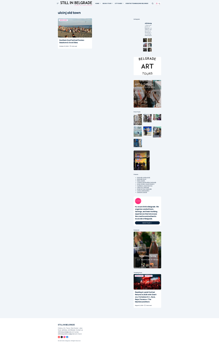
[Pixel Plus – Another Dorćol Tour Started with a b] (145, 50)
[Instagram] (64, 337)
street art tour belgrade (144, 189)
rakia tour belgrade (143, 187)
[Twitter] (61, 337)
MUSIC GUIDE (63, 20)
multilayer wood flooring (144, 186)
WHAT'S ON (149, 276)
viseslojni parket (142, 192)
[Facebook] (67, 337)
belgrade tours (141, 179)
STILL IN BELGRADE (66, 324)
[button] (58, 3)
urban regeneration (143, 190)
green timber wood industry (145, 184)
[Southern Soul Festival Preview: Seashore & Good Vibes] (75, 27)
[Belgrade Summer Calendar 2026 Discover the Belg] (150, 40)
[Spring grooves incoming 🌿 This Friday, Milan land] (150, 45)
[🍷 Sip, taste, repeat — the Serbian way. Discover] (145, 40)
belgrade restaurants (143, 177)
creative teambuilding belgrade (146, 182)
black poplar (141, 181)
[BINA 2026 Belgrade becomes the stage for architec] (150, 50)
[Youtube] (59, 337)
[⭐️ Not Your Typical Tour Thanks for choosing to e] (145, 45)
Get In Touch (146, 223)
